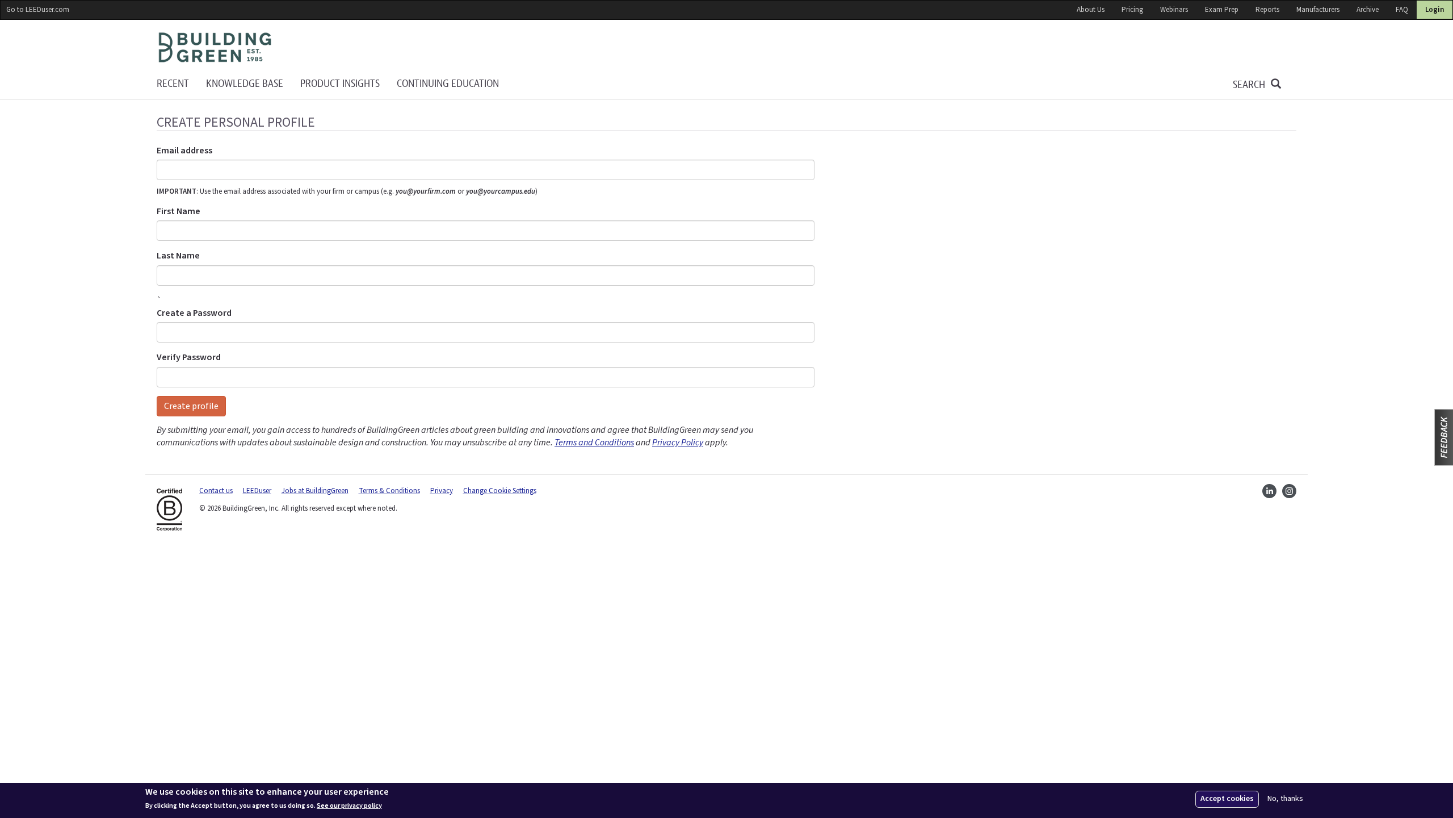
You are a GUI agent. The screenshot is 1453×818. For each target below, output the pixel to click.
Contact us (216, 491)
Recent (173, 83)
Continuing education (448, 83)
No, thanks (1285, 799)
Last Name (178, 255)
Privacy (441, 491)
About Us (1091, 10)
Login (1434, 10)
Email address (184, 150)
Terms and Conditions (594, 442)
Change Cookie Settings (499, 491)
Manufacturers (1317, 10)
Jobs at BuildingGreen (315, 491)
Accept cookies (1227, 798)
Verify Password (189, 357)
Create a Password (194, 313)
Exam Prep (1221, 10)
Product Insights (340, 83)
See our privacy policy (349, 805)
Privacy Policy (677, 442)
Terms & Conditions (389, 491)
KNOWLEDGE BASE (244, 83)
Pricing (1132, 10)
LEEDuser (257, 491)
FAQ (1402, 10)
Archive (1368, 10)
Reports (1267, 10)
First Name (178, 211)
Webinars (1174, 10)
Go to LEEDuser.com (37, 10)
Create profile (191, 406)
